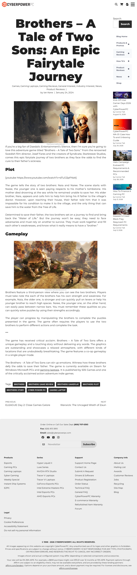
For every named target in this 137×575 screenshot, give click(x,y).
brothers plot (91, 384)
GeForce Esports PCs (48, 484)
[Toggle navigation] (133, 4)
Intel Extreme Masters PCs (50, 488)
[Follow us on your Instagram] (58, 438)
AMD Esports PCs (46, 496)
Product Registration (85, 479)
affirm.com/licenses (68, 568)
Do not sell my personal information (22, 530)
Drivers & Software (84, 475)
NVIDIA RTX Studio (47, 471)
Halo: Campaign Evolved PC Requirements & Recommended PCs (121, 168)
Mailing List (120, 467)
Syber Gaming (11, 475)
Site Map (118, 488)
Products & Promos (122, 44)
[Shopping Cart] (121, 4)
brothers (19, 384)
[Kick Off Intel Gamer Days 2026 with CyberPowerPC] (122, 95)
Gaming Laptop (58, 390)
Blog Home (121, 36)
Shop (118, 83)
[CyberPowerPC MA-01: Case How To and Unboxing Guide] (122, 124)
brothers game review (40, 384)
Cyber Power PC (37, 390)
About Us (118, 463)
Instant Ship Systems (15, 484)
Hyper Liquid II (44, 463)
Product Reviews (56, 89)
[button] (116, 4)
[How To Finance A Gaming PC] (122, 187)
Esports (8, 463)
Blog (116, 492)
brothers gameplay (68, 384)
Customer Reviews (123, 475)
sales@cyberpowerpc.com (59, 433)
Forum (78, 508)
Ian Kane (48, 92)
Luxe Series (42, 467)
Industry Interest (85, 86)
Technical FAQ (82, 488)
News (99, 86)
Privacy (7, 518)
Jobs (116, 479)
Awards (118, 471)
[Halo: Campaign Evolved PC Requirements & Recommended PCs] (122, 155)
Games (16, 86)
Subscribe (89, 444)
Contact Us (80, 467)
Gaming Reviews (48, 86)
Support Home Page (85, 463)
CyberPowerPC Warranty (87, 496)
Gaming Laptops (29, 86)
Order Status (81, 484)
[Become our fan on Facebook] (43, 438)
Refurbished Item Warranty (89, 504)
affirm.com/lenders (14, 565)
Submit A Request (84, 471)
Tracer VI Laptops (46, 479)
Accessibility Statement (16, 526)
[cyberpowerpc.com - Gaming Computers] (18, 4)
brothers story (15, 390)
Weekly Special (11, 479)
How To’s (122, 61)
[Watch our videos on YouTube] (48, 438)
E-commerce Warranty (86, 500)
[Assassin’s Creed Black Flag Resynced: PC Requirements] (122, 209)
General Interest (66, 86)
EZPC (7, 488)
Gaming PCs (10, 467)
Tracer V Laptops (45, 475)
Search (117, 18)
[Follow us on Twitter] (53, 438)
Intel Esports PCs (45, 492)
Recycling (119, 484)
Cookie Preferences (14, 522)
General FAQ (81, 492)
